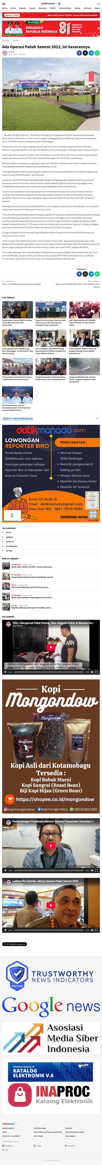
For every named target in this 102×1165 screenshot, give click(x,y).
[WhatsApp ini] (97, 53)
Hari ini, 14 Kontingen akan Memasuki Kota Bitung (21, 282)
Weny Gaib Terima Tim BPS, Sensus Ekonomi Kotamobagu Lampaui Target (41, 15)
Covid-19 (10, 542)
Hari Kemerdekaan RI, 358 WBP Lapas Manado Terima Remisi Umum (82, 322)
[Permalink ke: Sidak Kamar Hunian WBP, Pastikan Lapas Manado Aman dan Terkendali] (17, 309)
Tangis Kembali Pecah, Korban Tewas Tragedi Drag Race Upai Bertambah (82, 379)
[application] (51, 647)
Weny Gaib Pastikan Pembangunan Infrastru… (32, 597)
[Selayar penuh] (96, 672)
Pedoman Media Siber (74, 1132)
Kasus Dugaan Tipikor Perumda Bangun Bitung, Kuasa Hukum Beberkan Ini (83, 351)
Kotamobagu (12, 546)
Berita (13, 585)
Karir (4, 1132)
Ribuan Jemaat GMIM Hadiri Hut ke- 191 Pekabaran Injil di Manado (78, 284)
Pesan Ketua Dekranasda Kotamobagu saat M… (33, 577)
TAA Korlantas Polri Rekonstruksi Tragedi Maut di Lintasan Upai (16, 378)
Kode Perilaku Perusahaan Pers (48, 1132)
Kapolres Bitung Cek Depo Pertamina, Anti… (31, 608)
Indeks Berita (8, 1128)
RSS (6, 1150)
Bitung (9, 551)
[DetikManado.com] (51, 3)
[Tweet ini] (85, 53)
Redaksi (68, 1128)
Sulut (9, 532)
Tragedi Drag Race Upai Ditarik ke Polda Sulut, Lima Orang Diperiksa (50, 378)
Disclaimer (70, 1136)
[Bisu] (92, 672)
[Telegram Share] (91, 53)
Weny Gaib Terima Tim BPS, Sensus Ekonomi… (32, 567)
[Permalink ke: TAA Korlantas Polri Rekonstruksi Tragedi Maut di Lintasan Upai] (17, 366)
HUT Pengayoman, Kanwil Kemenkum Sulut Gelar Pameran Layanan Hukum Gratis (16, 407)
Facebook (8, 1146)
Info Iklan (38, 1136)
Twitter (39, 1146)
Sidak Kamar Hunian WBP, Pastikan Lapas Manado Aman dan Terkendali (17, 322)
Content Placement (11, 1136)
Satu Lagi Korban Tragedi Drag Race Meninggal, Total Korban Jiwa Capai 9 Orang (17, 351)
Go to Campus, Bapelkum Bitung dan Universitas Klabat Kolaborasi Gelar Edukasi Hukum (51, 351)
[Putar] (5, 672)
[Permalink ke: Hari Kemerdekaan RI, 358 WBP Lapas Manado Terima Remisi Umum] (84, 309)
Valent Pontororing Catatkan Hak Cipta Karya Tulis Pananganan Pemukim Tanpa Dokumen (50, 322)
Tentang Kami (40, 1128)
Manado (9, 537)
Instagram (71, 1146)
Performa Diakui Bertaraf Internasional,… (30, 587)
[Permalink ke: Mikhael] (4, 53)
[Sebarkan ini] (79, 53)
